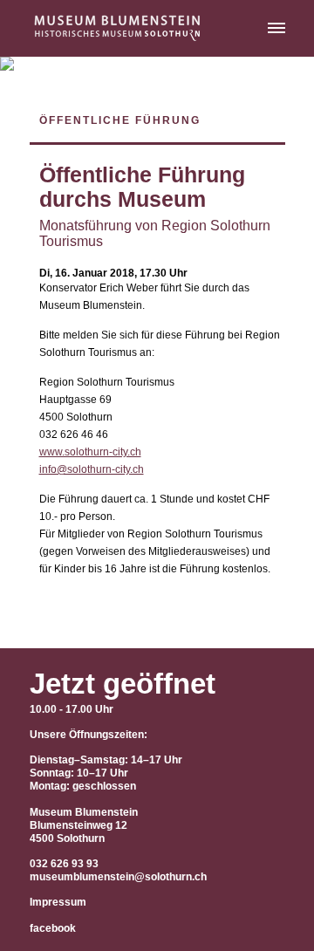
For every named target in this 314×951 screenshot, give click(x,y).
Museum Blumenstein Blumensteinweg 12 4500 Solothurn (84, 825)
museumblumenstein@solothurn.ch (118, 877)
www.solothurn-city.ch (90, 452)
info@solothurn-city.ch (91, 469)
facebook (53, 928)
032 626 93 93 (64, 864)
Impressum (58, 902)
